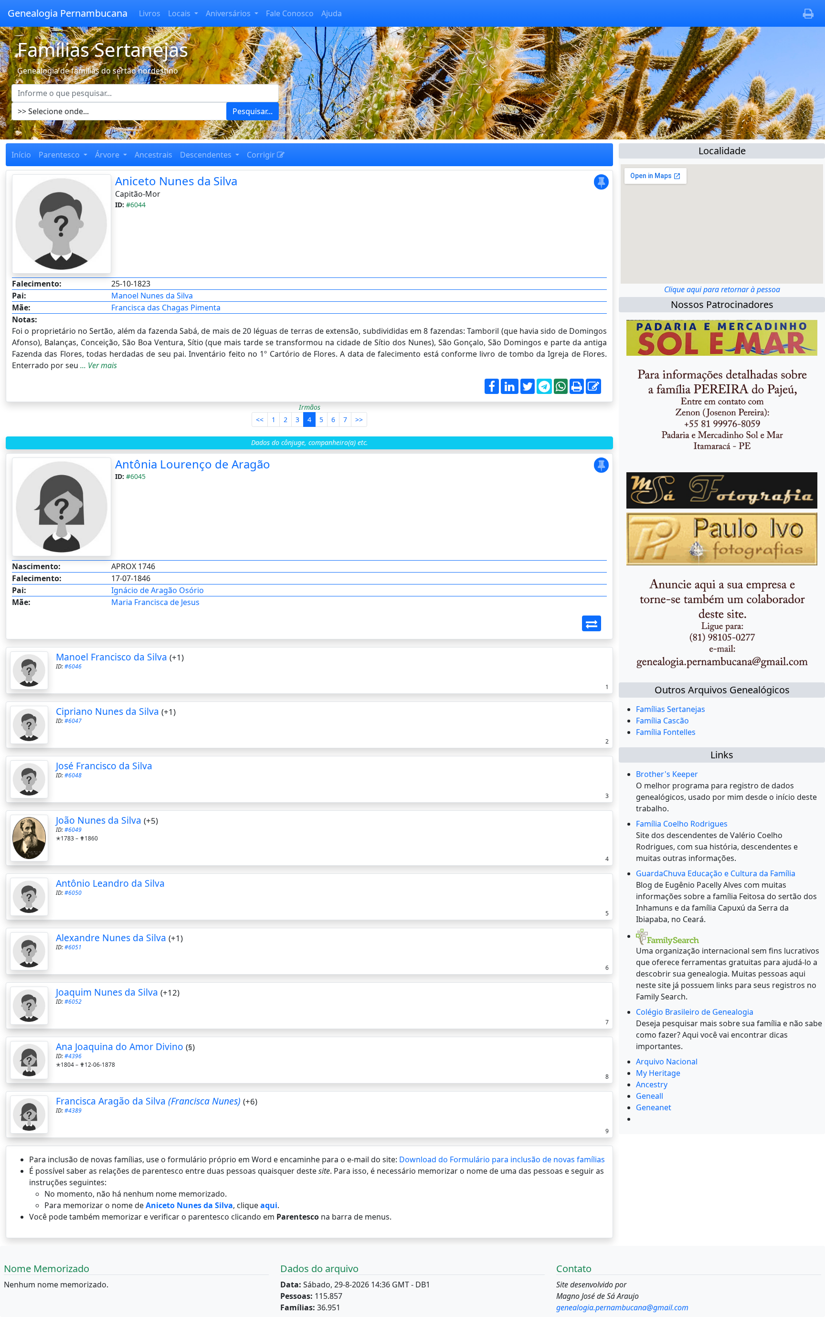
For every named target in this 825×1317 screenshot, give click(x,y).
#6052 (73, 1002)
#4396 (73, 1056)
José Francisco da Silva (104, 765)
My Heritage (658, 1073)
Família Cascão (662, 720)
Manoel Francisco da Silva (111, 656)
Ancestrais (153, 154)
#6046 (73, 666)
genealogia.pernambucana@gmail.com (622, 1307)
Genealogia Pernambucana (67, 13)
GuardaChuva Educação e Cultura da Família (715, 873)
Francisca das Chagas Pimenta (166, 307)
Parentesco (60, 154)
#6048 (73, 775)
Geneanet (653, 1107)
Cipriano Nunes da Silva (107, 711)
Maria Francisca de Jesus (155, 602)
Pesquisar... (253, 111)
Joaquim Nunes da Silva (107, 992)
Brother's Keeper (667, 774)
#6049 (73, 830)
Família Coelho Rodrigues (682, 823)
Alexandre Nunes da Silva (111, 937)
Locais (180, 13)
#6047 (73, 721)
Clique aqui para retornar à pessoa (722, 289)
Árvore (108, 154)
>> (359, 419)
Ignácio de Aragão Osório (157, 590)
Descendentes (206, 154)
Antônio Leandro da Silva (110, 883)
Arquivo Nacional (667, 1061)
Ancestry (651, 1084)
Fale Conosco (290, 13)
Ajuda (331, 13)
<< (260, 419)
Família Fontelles (666, 732)
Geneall (649, 1096)
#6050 (73, 893)
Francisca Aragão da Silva (148, 1100)
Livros (149, 13)
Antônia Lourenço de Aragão (192, 464)
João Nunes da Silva (98, 820)
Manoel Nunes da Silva (152, 295)
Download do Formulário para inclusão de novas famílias (502, 1159)
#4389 (73, 1110)
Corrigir (262, 154)
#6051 (73, 947)
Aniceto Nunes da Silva (176, 181)
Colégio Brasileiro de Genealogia (694, 1012)
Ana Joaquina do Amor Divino (119, 1046)
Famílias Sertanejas (670, 709)
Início (21, 154)
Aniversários (229, 13)
